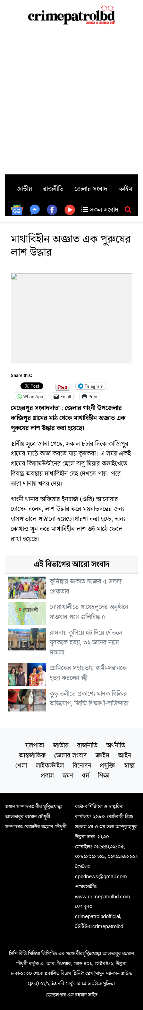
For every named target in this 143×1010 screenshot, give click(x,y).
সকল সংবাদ (103, 210)
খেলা (21, 765)
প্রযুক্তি (107, 765)
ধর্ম (85, 775)
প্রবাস (47, 775)
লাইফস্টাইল (50, 765)
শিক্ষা (103, 775)
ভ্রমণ (67, 775)
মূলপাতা (34, 745)
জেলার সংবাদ (91, 189)
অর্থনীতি (115, 745)
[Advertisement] (71, 99)
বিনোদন (82, 765)
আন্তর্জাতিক (32, 755)
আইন (124, 755)
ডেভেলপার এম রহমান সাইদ (72, 995)
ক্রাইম (125, 189)
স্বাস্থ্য (129, 765)
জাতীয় (24, 189)
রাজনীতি (53, 189)
